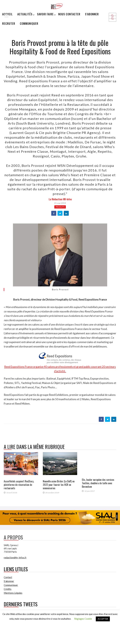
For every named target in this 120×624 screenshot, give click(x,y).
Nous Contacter (69, 14)
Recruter (8, 23)
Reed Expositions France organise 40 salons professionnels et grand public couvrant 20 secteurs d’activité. (60, 369)
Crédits (7, 589)
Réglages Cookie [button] (83, 618)
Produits (60, 207)
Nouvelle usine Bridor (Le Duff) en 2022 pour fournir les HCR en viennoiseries (59, 484)
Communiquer (29, 23)
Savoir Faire (45, 14)
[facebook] (53, 213)
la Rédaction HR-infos (60, 199)
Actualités (24, 14)
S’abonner (92, 14)
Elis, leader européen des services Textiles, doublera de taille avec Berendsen (98, 483)
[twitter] (60, 213)
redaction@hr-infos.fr (15, 557)
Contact (8, 577)
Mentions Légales (13, 592)
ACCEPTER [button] (103, 619)
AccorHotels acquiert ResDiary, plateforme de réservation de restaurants (19, 484)
